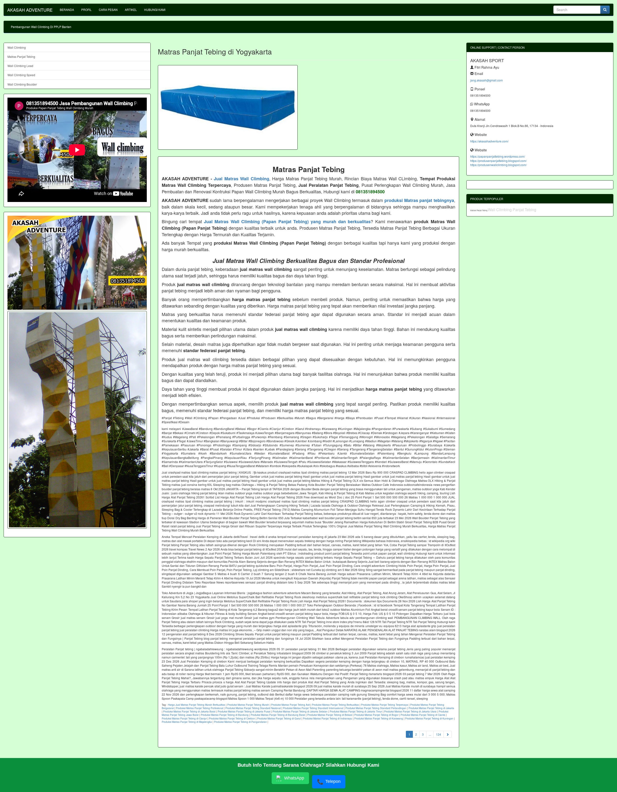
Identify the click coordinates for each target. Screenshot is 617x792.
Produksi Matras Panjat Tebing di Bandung (224, 715)
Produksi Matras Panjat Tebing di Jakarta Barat (189, 711)
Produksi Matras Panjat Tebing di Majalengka (187, 722)
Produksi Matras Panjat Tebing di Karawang (378, 718)
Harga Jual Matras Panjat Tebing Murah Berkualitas (196, 704)
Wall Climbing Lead (20, 66)
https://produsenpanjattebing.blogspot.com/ (498, 161)
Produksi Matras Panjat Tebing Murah (248, 704)
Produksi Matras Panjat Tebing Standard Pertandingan (375, 708)
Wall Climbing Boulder (22, 84)
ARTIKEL (131, 9)
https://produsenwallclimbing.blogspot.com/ (498, 165)
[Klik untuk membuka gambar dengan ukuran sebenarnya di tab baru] (228, 107)
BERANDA (67, 9)
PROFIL (86, 9)
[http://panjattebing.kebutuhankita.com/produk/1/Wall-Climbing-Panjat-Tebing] (77, 420)
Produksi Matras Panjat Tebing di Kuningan (429, 718)
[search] (605, 10)
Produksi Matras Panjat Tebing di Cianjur (184, 718)
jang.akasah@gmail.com (486, 80)
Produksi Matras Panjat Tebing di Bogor (376, 715)
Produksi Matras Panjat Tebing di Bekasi (329, 715)
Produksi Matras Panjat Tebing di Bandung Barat (278, 715)
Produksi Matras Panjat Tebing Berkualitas (335, 704)
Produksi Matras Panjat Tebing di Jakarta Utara (410, 711)
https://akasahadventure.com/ (489, 141)
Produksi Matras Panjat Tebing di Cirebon (232, 718)
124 (438, 734)
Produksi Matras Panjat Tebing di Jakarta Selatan (300, 711)
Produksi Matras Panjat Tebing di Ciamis (423, 715)
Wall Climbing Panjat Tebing (512, 209)
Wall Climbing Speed (21, 75)
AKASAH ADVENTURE (30, 10)
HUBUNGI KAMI (154, 9)
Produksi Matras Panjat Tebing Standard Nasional (253, 708)
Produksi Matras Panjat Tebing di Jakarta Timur (356, 711)
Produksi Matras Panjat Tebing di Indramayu (327, 718)
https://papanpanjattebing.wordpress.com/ (497, 156)
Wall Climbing (16, 47)
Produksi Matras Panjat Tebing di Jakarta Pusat (244, 711)
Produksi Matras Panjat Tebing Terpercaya (384, 704)
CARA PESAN (108, 9)
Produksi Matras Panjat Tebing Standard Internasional (313, 708)
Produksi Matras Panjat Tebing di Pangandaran (240, 722)
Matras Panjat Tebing (21, 56)
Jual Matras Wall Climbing (241, 178)
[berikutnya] (447, 734)
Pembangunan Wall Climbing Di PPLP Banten (41, 27)
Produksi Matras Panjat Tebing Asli (290, 704)
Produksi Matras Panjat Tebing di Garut (279, 718)
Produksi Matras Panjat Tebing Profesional (199, 708)
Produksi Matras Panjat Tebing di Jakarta (431, 708)
